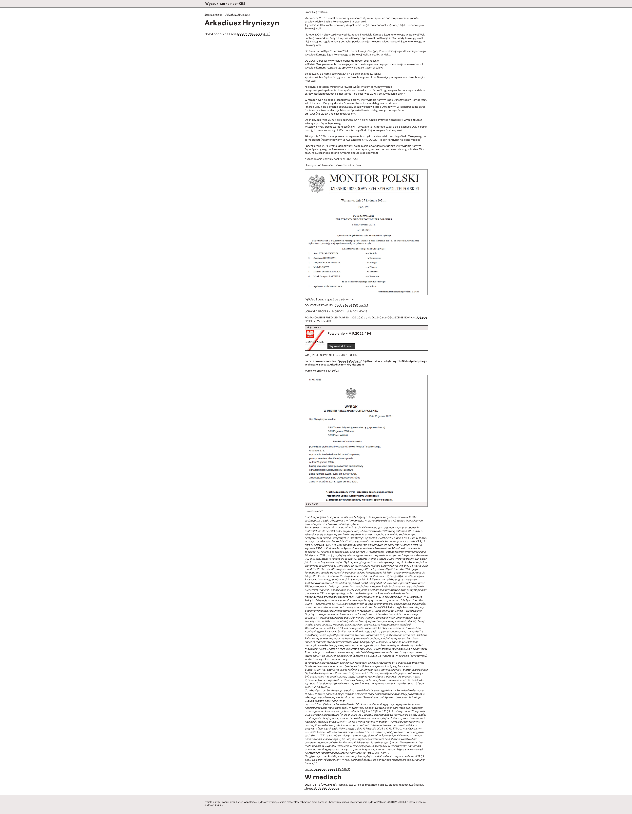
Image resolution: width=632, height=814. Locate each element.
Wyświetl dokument (341, 346)
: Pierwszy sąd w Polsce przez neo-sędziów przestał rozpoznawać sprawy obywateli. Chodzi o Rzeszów (364, 786)
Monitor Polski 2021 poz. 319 (351, 305)
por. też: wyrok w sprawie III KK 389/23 (327, 769)
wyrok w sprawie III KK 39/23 (322, 370)
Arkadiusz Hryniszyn (238, 14)
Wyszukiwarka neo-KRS (225, 3)
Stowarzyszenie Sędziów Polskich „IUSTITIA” (373, 801)
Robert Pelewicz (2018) (253, 34)
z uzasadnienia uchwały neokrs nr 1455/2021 (331, 159)
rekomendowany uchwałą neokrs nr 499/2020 (350, 139)
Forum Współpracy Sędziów (251, 801)
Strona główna (213, 14)
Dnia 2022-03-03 (346, 355)
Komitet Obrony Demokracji (333, 801)
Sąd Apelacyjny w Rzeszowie (327, 299)
